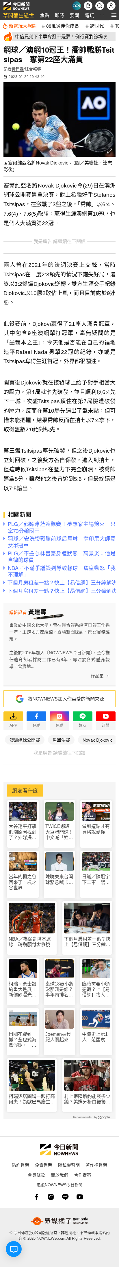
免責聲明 (43, 1165)
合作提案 (82, 1175)
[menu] (114, 15)
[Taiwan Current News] (76, 5)
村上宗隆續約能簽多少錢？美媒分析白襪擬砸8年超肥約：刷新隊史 (87, 1099)
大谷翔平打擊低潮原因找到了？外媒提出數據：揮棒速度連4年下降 (22, 832)
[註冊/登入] (111, 5)
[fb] (36, 1197)
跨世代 (97, 25)
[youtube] (79, 1197)
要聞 (74, 15)
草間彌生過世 (18, 15)
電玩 (89, 15)
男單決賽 (61, 740)
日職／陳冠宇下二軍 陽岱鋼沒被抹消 (96, 879)
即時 (59, 15)
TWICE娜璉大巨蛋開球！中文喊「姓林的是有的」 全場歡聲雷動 (59, 832)
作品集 (97, 675)
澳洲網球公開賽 (25, 740)
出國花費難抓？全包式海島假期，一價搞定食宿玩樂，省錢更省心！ (22, 1040)
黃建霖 (18, 69)
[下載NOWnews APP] (88, 5)
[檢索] (99, 5)
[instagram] (51, 1197)
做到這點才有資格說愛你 (96, 829)
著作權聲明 (96, 1165)
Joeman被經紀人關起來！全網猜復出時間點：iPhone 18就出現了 (59, 1037)
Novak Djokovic (98, 740)
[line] (65, 1197)
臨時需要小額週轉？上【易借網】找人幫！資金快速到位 (96, 989)
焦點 (44, 15)
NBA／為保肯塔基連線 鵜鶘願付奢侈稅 (30, 942)
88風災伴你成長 (62, 25)
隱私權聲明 (69, 1165)
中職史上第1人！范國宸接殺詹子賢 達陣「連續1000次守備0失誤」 (96, 1037)
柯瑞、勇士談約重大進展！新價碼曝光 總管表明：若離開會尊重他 (22, 989)
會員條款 (36, 1175)
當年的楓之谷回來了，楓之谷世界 (22, 882)
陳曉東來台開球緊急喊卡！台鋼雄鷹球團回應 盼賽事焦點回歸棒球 (59, 879)
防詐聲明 (20, 1165)
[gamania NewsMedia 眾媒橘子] (59, 1221)
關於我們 (59, 1175)
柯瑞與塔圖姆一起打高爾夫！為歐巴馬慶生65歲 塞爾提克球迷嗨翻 (32, 1099)
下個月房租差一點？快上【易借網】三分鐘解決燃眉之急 (87, 942)
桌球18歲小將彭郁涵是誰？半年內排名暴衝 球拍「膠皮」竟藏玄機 (59, 989)
